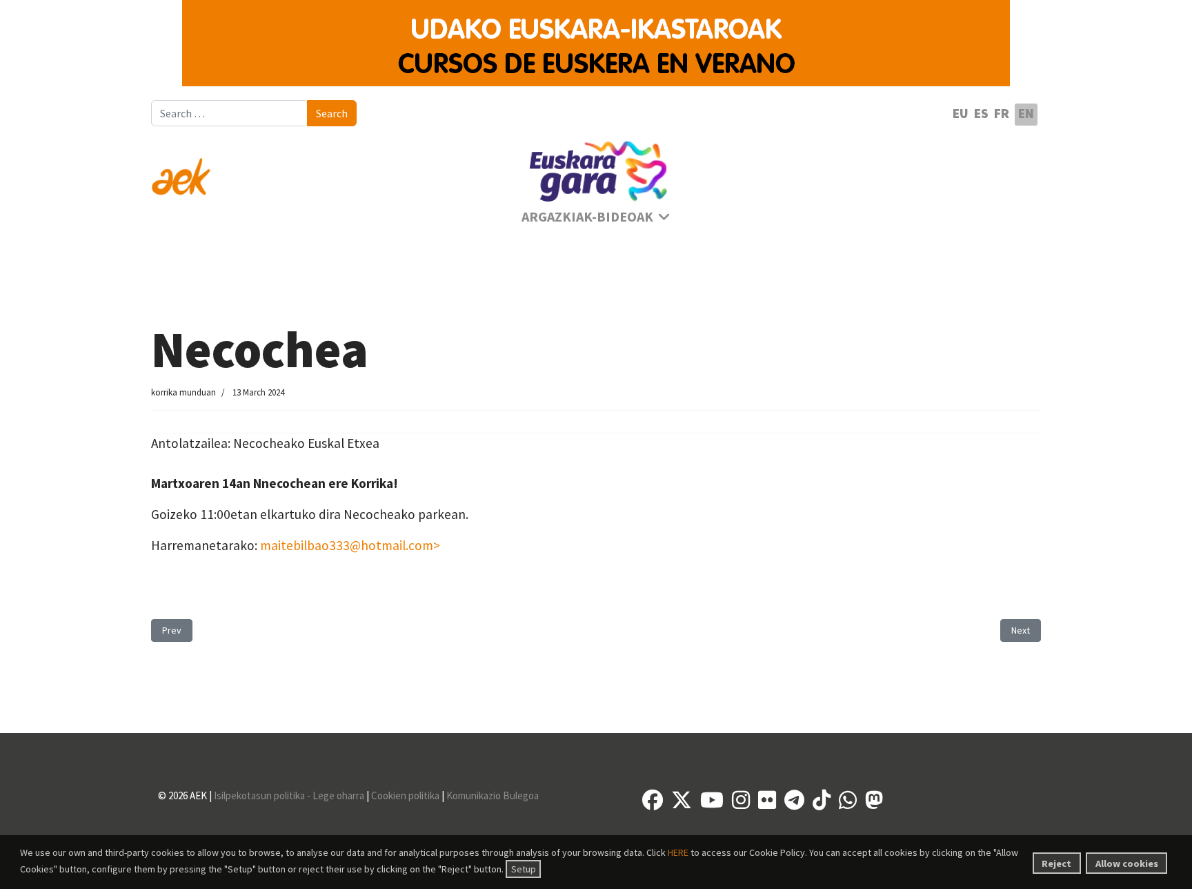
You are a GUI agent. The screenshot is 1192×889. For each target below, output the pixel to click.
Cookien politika (405, 795)
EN (1026, 113)
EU (960, 113)
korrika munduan (183, 392)
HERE (678, 852)
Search (332, 113)
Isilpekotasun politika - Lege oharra (289, 795)
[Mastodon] (874, 800)
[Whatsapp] (848, 800)
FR (1001, 113)
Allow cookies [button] (1126, 863)
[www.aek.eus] (292, 168)
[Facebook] (652, 800)
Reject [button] (1056, 863)
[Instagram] (741, 800)
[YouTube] (712, 800)
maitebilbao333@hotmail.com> (350, 545)
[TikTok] (822, 800)
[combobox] (229, 113)
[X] (681, 800)
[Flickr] (767, 800)
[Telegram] (794, 800)
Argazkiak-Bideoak (587, 217)
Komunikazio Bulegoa (492, 795)
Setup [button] (523, 869)
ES (981, 113)
